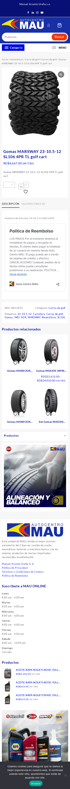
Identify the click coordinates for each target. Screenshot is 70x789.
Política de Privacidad (14, 567)
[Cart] (59, 25)
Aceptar (36, 783)
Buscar (59, 36)
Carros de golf (49, 59)
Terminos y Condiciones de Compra (22, 571)
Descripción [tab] (10, 203)
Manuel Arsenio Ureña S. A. (18, 563)
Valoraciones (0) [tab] (33, 203)
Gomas (9, 317)
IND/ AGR (20, 317)
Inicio (5, 59)
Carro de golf (32, 59)
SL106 (61, 317)
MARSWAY (34, 317)
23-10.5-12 (25, 313)
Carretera (39, 313)
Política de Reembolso (15, 575)
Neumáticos (16, 59)
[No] (65, 775)
